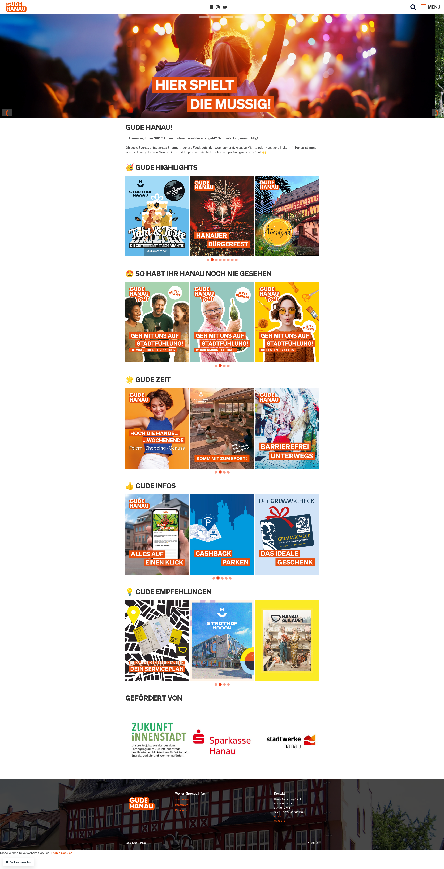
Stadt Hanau (182, 799)
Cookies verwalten (20, 862)
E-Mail (277, 816)
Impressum (181, 805)
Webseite (279, 820)
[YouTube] (225, 7)
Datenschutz (182, 810)
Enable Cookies (61, 853)
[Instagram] (218, 7)
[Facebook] (211, 7)
